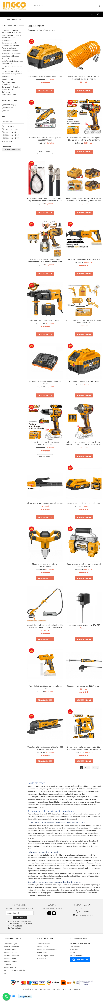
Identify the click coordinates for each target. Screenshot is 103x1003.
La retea (7, 107)
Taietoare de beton (9, 95)
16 (94, 767)
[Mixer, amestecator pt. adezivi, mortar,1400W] (45, 544)
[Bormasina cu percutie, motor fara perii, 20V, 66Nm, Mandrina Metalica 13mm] (84, 117)
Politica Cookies (42, 947)
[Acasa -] (14, 6)
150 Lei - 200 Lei (10, 135)
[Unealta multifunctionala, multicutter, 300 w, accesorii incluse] (45, 726)
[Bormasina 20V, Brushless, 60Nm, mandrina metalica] (45, 422)
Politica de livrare (10, 952)
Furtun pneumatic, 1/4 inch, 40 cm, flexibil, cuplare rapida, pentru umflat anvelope (45, 199)
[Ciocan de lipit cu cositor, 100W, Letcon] (84, 665)
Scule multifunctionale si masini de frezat (11, 88)
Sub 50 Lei (8, 126)
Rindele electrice (8, 79)
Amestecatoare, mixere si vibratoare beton (11, 36)
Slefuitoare (6, 92)
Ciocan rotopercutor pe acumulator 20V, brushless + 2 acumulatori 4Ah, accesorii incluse (84, 748)
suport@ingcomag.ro (84, 915)
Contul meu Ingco (10, 943)
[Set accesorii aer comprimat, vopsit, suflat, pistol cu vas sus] (84, 300)
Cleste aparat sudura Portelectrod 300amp (45, 503)
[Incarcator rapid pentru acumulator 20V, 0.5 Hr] (45, 361)
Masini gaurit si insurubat (11, 53)
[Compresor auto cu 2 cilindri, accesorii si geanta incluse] (84, 544)
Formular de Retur (10, 961)
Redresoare (6, 76)
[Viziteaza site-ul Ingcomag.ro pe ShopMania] (25, 996)
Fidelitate (7, 964)
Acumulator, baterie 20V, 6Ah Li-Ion (84, 381)
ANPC (6, 973)
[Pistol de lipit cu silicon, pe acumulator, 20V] (45, 665)
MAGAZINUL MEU (45, 938)
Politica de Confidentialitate (15, 926)
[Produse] (4, 15)
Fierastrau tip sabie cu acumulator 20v (83, 259)
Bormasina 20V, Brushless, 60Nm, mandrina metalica (45, 443)
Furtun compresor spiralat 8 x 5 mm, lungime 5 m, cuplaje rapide (83, 77)
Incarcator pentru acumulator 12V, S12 (83, 625)
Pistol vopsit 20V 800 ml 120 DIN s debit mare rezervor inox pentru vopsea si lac (45, 260)
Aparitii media (42, 952)
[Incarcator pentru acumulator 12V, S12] (84, 604)
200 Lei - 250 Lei (10, 138)
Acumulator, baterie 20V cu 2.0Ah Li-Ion (83, 503)
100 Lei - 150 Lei (10, 132)
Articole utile (41, 958)
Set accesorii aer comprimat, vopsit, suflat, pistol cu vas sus (83, 321)
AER (5, 110)
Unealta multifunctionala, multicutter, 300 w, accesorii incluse (45, 748)
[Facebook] (49, 913)
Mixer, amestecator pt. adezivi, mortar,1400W (45, 565)
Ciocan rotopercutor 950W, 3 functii (45, 320)
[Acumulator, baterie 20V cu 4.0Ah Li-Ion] (45, 56)
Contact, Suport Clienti (45, 955)
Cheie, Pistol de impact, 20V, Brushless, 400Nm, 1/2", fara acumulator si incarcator (84, 443)
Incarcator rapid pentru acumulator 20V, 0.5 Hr (45, 382)
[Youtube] (54, 913)
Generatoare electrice (10, 50)
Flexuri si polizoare (9, 48)
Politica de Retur (10, 958)
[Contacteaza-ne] (92, 14)
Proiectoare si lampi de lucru (12, 74)
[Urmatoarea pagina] (97, 767)
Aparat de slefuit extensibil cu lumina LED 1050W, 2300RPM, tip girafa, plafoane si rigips (45, 626)
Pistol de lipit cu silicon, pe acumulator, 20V (45, 687)
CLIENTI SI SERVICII (12, 938)
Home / (7, 19)
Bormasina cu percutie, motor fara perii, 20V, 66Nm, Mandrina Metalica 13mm (84, 138)
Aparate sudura (7, 40)
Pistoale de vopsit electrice (12, 71)
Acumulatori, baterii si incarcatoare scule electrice (12, 31)
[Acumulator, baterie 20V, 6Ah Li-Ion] (84, 361)
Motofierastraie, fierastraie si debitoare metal (12, 62)
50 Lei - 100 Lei (9, 129)
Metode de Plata (10, 949)
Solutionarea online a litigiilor (14, 970)
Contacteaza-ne (82, 960)
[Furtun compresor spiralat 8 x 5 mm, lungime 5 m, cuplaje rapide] (84, 56)
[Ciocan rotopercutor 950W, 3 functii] (45, 300)
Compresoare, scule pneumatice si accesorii (10, 44)
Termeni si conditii (43, 943)
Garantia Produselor (11, 955)
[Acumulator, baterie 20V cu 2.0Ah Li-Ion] (84, 483)
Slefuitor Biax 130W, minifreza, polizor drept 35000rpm (45, 138)
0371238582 (85, 911)
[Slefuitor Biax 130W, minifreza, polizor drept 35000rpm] (45, 117)
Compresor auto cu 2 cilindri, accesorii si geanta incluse (84, 565)
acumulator (8, 105)
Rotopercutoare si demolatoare (8, 83)
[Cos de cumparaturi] (98, 14)
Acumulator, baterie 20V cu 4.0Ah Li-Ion (45, 76)
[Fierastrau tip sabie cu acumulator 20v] (84, 239)
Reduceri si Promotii (11, 947)
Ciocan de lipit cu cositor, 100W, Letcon (83, 686)
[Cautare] (99, 6)
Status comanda (10, 967)
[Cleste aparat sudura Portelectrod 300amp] (45, 483)
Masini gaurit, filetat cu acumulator (10, 57)
